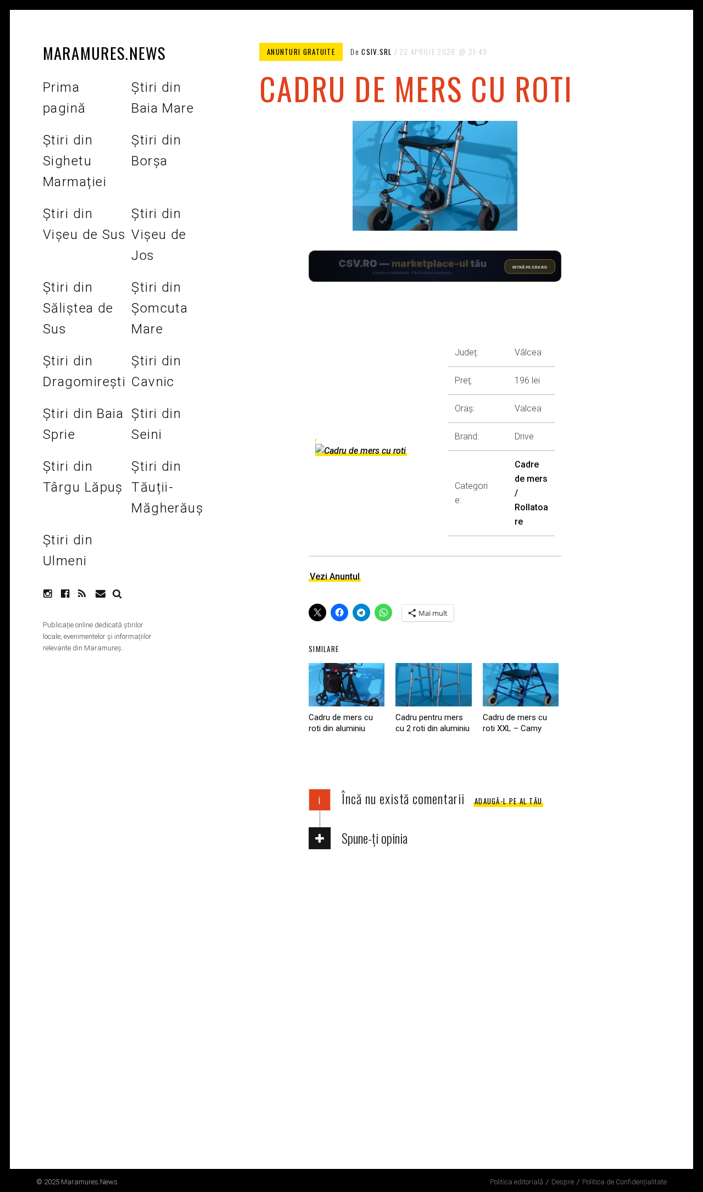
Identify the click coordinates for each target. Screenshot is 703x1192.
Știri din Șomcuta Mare (159, 308)
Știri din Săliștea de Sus (78, 308)
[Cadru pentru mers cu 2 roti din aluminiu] (433, 684)
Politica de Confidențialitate (624, 1182)
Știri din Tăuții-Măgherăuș (167, 487)
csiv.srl (376, 51)
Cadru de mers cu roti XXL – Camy (515, 722)
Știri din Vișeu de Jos (159, 234)
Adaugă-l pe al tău (508, 800)
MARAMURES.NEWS (104, 52)
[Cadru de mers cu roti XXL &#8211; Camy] (521, 684)
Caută (117, 594)
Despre (562, 1182)
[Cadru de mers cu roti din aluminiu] (346, 684)
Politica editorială (516, 1182)
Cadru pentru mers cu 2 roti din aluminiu (432, 722)
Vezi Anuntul (335, 576)
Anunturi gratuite (301, 51)
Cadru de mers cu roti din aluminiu (341, 722)
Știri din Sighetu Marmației (75, 161)
